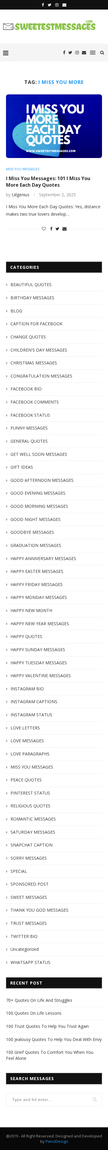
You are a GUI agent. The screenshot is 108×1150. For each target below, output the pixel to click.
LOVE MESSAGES (27, 740)
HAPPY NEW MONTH (31, 610)
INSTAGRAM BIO (27, 688)
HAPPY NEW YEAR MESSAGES (39, 623)
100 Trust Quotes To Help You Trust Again (47, 1026)
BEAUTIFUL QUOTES (31, 284)
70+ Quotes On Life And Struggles (39, 1000)
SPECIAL (18, 871)
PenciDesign (57, 1141)
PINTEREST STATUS (30, 793)
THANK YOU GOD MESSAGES (39, 910)
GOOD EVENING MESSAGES (37, 493)
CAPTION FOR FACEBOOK (36, 323)
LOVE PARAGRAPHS (30, 754)
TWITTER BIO (24, 936)
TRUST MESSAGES (28, 923)
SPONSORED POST (29, 884)
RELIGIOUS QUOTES (30, 806)
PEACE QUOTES (26, 780)
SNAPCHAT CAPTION (31, 845)
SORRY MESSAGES (28, 858)
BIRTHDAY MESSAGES (32, 297)
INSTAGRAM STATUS (31, 714)
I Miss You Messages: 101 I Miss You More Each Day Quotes (48, 181)
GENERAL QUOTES (29, 441)
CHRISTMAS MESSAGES (33, 363)
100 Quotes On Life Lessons (34, 1013)
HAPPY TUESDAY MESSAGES (38, 663)
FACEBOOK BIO (26, 389)
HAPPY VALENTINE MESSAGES (40, 675)
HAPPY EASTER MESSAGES (36, 571)
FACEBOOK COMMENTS (34, 402)
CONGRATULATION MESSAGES (41, 376)
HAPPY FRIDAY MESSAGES (36, 584)
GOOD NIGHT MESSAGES (35, 519)
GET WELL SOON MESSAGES (38, 454)
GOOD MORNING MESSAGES (39, 506)
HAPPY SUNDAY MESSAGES (37, 649)
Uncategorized (24, 949)
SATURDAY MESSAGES (32, 832)
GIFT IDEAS (21, 467)
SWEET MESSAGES (28, 897)
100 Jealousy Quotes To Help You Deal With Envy (54, 1039)
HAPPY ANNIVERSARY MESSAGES (43, 558)
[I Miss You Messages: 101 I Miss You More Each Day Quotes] (54, 126)
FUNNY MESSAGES (29, 428)
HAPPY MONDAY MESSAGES (38, 597)
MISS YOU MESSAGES (22, 169)
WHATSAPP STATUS (30, 962)
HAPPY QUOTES (26, 636)
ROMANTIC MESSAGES (33, 819)
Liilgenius (20, 194)
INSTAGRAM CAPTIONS (33, 701)
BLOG (16, 311)
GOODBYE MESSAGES (32, 532)
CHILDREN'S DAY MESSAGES (38, 350)
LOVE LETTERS (25, 728)
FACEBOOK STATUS (30, 415)
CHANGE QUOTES (28, 337)
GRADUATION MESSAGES (35, 545)
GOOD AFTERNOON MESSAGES (42, 480)
